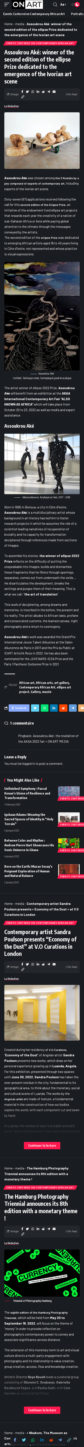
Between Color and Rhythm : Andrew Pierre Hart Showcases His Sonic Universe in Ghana (29, 845)
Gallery (36, 692)
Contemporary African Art (37, 687)
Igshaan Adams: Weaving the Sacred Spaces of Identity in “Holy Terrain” (28, 819)
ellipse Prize (49, 237)
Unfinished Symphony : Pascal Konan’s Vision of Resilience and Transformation (27, 793)
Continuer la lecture (42, 1145)
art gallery (61, 683)
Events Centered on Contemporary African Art (40, 43)
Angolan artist (13, 1099)
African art (26, 683)
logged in (28, 763)
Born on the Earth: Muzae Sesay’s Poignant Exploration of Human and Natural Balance (28, 871)
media (19, 24)
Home (8, 24)
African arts (44, 683)
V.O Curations (57, 1050)
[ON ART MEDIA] (27, 4)
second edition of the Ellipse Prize (42, 205)
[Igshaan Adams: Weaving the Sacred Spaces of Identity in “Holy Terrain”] (69, 818)
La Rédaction (11, 106)
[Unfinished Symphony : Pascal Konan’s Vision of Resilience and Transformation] (69, 792)
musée (46, 692)
